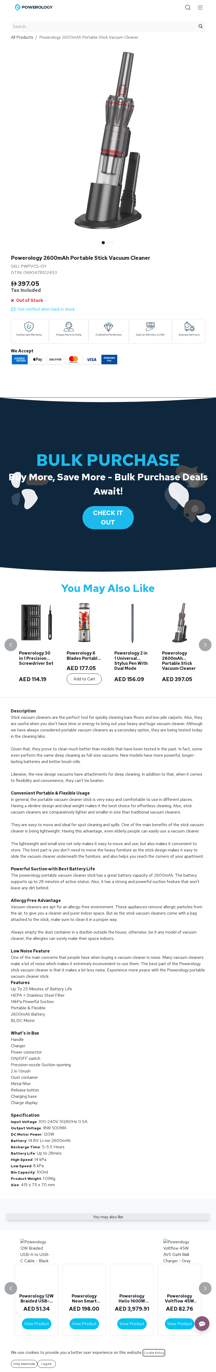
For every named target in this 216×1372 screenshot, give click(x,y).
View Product (36, 1323)
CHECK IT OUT (108, 517)
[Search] (200, 26)
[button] (20, 241)
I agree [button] (46, 1364)
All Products (22, 37)
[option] (108, 645)
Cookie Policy (154, 1353)
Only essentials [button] (24, 1364)
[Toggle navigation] (200, 7)
